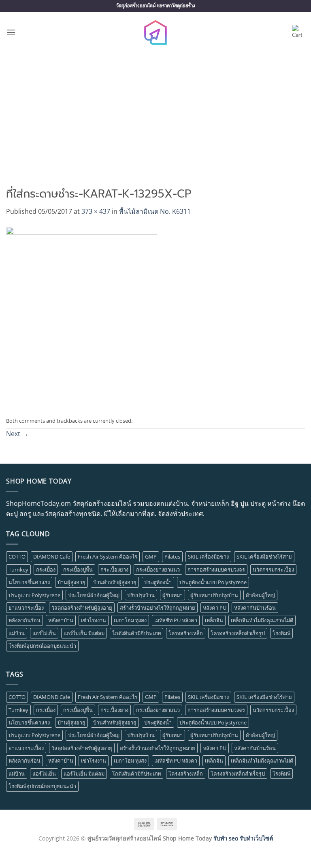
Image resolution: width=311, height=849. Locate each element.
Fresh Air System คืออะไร (107, 556)
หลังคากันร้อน (24, 620)
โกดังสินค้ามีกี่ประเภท (136, 633)
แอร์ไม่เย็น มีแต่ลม (84, 633)
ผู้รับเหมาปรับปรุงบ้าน (214, 595)
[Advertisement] (155, 113)
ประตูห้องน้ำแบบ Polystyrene (213, 582)
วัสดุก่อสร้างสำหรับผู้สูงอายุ (81, 607)
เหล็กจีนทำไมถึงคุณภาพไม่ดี (262, 620)
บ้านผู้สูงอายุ (71, 582)
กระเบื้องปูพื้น (78, 569)
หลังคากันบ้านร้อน (255, 607)
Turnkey (18, 569)
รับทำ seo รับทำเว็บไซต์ (243, 838)
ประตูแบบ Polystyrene (34, 595)
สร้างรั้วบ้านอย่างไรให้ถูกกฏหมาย (157, 607)
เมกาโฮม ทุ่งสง (130, 620)
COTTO (17, 556)
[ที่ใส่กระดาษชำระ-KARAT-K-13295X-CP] (81, 314)
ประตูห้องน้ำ (158, 582)
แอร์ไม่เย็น (44, 633)
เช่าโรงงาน (93, 620)
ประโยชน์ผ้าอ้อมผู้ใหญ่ (93, 595)
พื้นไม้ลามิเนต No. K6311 (155, 211)
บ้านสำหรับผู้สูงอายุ (114, 582)
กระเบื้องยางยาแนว (158, 569)
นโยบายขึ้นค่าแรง (29, 582)
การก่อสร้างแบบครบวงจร (216, 569)
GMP (151, 556)
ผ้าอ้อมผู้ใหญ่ (260, 595)
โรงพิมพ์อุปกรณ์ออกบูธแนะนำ (42, 645)
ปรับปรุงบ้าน (141, 595)
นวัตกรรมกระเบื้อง (273, 569)
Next (17, 433)
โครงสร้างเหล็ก (185, 633)
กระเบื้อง (45, 569)
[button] (11, 32)
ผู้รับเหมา (172, 595)
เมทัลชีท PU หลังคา (175, 620)
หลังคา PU (214, 607)
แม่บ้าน (17, 633)
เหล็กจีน (214, 620)
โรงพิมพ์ (281, 633)
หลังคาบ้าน (60, 620)
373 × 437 (95, 211)
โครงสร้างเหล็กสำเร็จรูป (238, 633)
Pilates (172, 556)
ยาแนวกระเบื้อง (26, 607)
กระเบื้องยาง (114, 569)
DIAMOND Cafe (51, 556)
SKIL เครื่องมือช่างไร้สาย (264, 556)
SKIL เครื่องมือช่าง (208, 556)
